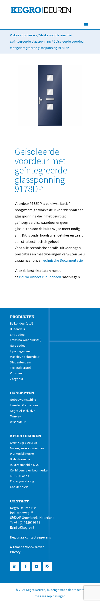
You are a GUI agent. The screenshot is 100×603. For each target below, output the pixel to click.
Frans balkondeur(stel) (25, 340)
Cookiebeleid (19, 487)
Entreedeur (18, 334)
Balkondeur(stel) (21, 323)
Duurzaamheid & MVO (25, 465)
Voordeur (16, 373)
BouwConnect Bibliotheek (40, 276)
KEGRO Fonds (19, 476)
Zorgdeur (16, 379)
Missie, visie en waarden (27, 448)
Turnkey (15, 416)
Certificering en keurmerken (29, 470)
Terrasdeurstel (20, 368)
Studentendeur (20, 362)
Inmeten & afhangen (24, 405)
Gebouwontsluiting (23, 399)
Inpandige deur (20, 351)
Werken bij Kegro (22, 453)
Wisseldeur (18, 422)
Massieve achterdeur (25, 357)
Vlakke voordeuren (23, 35)
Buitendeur (17, 329)
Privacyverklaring (22, 481)
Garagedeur (18, 345)
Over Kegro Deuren (23, 442)
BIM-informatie (20, 459)
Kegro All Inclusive (22, 411)
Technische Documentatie (62, 260)
